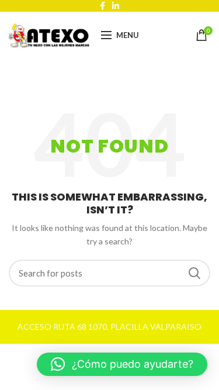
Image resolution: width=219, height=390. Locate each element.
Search (194, 273)
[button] (122, 364)
